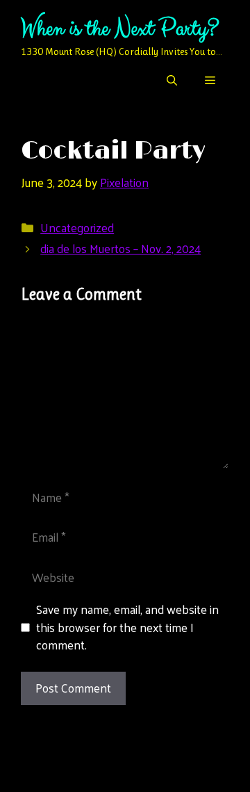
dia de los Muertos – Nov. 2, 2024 (120, 248)
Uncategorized (77, 227)
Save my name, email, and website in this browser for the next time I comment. (127, 627)
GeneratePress (125, 769)
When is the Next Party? (120, 29)
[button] (172, 81)
